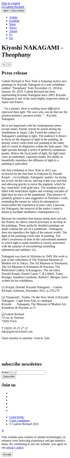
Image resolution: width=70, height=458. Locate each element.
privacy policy (15, 447)
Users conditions (19, 420)
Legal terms (16, 417)
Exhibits (14, 20)
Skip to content (11, 3)
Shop (12, 24)
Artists (13, 17)
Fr (10, 34)
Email (5, 372)
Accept (7, 454)
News (13, 27)
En (11, 38)
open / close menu (13, 10)
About (13, 31)
